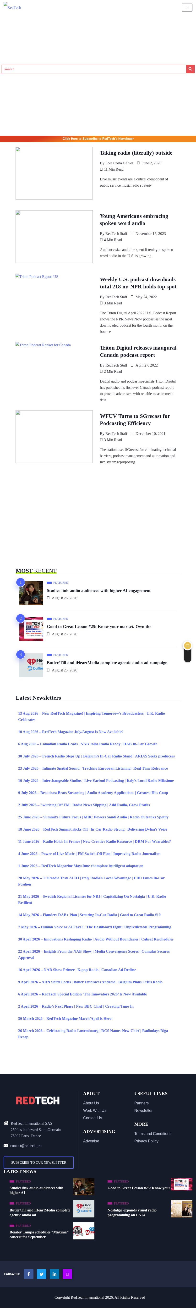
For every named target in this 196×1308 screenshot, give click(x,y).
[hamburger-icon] (187, 7)
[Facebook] (28, 1274)
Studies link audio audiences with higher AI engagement (99, 590)
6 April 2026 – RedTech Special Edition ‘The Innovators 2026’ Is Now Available (82, 994)
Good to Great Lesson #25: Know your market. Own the (99, 626)
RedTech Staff (116, 234)
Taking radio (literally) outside (136, 153)
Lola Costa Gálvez (119, 163)
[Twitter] (41, 1274)
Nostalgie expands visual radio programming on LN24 (132, 1212)
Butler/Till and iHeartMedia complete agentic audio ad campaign (107, 662)
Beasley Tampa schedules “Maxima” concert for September (39, 1234)
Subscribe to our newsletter (38, 1162)
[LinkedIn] (54, 1274)
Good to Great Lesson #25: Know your (139, 1188)
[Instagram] (67, 1274)
